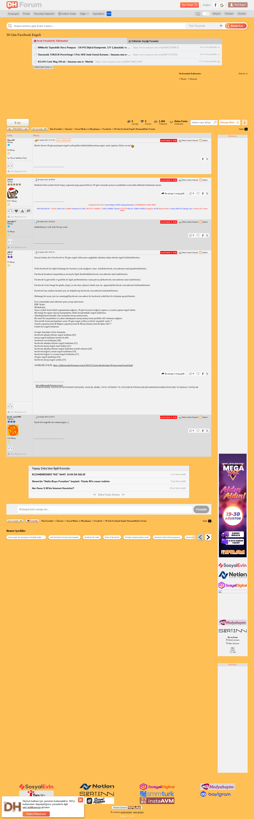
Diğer (83, 13)
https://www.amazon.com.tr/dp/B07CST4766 (155, 54)
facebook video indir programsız (167, 537)
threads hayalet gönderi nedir (137, 537)
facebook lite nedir (91, 537)
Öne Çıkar (17, 128)
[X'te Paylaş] (207, 159)
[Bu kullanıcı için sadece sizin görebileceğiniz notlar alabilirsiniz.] (8, 153)
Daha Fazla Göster (108, 494)
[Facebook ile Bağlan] (215, 5)
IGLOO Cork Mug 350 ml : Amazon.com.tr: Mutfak (65, 61)
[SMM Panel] (157, 796)
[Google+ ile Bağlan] (222, 5)
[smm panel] (233, 625)
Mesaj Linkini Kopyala (190, 140)
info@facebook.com (107, 268)
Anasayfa (13, 13)
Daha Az (242, 74)
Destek (242, 13)
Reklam (229, 13)
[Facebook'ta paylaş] (203, 159)
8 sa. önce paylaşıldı (208, 47)
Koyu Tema (198, 14)
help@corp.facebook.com (82, 290)
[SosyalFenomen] (96, 803)
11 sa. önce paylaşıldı (208, 61)
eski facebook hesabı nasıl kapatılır (64, 537)
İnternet (68, 129)
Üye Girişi (187, 4)
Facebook (107, 129)
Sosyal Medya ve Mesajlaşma (87, 129)
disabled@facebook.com (91, 274)
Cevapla (39, 129)
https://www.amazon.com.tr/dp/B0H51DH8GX (156, 47)
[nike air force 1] (96, 796)
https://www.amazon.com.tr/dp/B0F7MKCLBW (118, 61)
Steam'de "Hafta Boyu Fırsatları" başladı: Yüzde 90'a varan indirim (71, 481)
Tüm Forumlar (56, 129)
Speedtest (98, 13)
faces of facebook (112, 537)
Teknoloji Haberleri (44, 13)
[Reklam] (109, 13)
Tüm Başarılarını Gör (19, 171)
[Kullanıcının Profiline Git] (12, 193)
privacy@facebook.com (104, 279)
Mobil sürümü (233, 640)
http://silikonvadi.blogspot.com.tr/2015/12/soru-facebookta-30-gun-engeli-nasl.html (93, 365)
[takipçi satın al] (233, 568)
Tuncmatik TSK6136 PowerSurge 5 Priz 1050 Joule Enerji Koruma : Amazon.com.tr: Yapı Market (84, 54)
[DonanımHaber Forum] (24, 5)
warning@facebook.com (70, 296)
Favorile (33, 521)
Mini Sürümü (233, 643)
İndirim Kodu (68, 13)
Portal (26, 13)
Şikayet (205, 140)
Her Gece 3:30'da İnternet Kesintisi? (53, 488)
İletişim (217, 13)
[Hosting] (233, 578)
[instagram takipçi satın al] (233, 588)
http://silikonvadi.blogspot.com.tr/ (49, 385)
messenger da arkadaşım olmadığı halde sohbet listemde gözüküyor (27, 537)
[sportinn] (233, 633)
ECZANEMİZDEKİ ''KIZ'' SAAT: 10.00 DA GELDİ (58, 474)
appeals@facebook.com (115, 285)
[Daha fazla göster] (43, 67)
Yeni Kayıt (240, 4)
